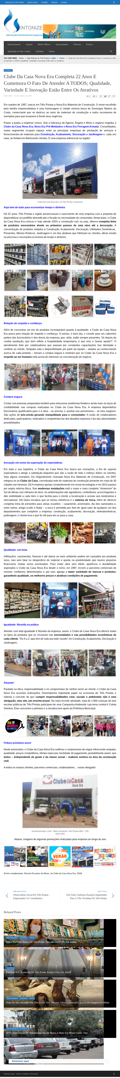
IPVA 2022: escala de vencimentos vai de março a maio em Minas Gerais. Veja (47, 1033)
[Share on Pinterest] (113, 96)
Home (21, 58)
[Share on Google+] (109, 96)
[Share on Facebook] (101, 96)
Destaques (12, 938)
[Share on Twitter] (105, 96)
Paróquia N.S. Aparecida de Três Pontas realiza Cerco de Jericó (38, 972)
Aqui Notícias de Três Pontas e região (41, 58)
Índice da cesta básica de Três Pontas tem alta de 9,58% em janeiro (41, 942)
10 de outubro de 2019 (23, 96)
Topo (31, 938)
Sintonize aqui (20, 1061)
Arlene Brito (8, 96)
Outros (62, 58)
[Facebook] (114, 2)
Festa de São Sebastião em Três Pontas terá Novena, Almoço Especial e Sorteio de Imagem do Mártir (57, 1002)
